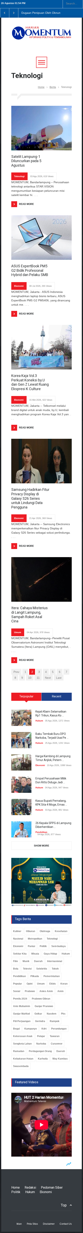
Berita (53, 87)
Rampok (54, 1021)
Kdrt (44, 1028)
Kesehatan (61, 931)
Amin (60, 991)
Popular (17, 983)
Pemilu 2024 (20, 998)
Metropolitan (35, 938)
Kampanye (30, 1028)
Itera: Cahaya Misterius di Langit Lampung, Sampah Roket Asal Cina (29, 614)
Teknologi (19, 176)
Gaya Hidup (50, 953)
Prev (16, 671)
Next (48, 677)
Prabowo (30, 991)
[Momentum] (41, 36)
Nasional (18, 938)
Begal (16, 1028)
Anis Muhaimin (21, 1006)
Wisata (35, 953)
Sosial (16, 991)
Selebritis (41, 968)
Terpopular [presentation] (26, 696)
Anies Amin (46, 991)
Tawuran (54, 1036)
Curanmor (56, 1043)
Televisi (27, 968)
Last (58, 677)
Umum (17, 632)
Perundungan (58, 1028)
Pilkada (34, 976)
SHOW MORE (41, 845)
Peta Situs (32, 1223)
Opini (29, 983)
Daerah (38, 961)
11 (38, 677)
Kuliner (17, 931)
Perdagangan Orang (40, 1051)
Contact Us (66, 1223)
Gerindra (40, 1021)
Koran (63, 983)
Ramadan (18, 1051)
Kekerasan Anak (22, 1036)
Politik (43, 946)
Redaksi (30, 1187)
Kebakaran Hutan (23, 1058)
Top (64, 1205)
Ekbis (52, 983)
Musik (26, 961)
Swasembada (21, 1066)
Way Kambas (60, 1058)
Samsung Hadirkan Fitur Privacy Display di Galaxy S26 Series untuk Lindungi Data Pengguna (30, 498)
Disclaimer (49, 1223)
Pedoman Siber (52, 1187)
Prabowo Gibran (41, 998)
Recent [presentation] (56, 696)
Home (41, 87)
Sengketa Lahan (22, 1043)
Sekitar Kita (20, 953)
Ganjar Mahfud (21, 1013)
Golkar (38, 1013)
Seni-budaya (58, 946)
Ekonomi (19, 286)
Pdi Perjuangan (21, 1021)
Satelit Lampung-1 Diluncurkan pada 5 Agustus (26, 160)
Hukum (39, 720)
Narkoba (41, 1043)
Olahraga (45, 931)
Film (15, 961)
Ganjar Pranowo (44, 1006)
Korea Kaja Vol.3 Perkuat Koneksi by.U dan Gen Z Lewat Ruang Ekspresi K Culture (30, 382)
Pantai (31, 946)
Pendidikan (41, 832)
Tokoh (55, 968)
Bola (15, 968)
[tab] (26, 698)
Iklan (19, 1223)
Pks (63, 1013)
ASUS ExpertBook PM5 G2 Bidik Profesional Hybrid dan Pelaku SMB (29, 270)
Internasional (54, 961)
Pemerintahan (52, 976)
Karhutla (43, 1058)
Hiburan (30, 931)
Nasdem (51, 1013)
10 (29, 677)
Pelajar (41, 1036)
